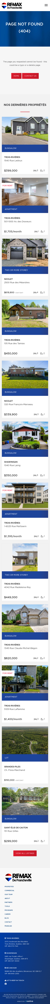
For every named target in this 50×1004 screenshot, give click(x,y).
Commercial (9, 890)
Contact (8, 922)
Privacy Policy (11, 997)
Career (7, 914)
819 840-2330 (13, 973)
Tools (7, 906)
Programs (9, 910)
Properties (9, 886)
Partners (8, 902)
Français (8, 926)
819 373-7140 (13, 946)
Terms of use (22, 997)
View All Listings (25, 853)
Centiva (29, 1001)
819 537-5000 (13, 961)
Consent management (36, 997)
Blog (7, 918)
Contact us (30, 76)
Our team (8, 894)
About (7, 898)
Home (16, 76)
